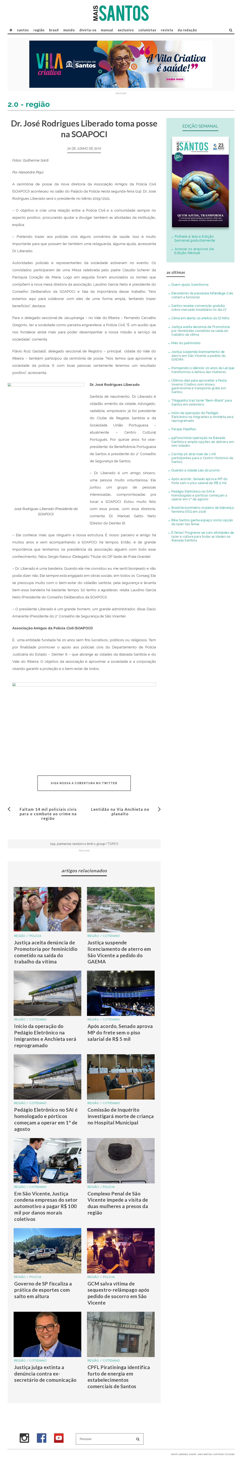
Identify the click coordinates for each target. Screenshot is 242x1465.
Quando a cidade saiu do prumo (195, 470)
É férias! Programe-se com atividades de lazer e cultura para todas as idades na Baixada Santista (202, 536)
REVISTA (167, 30)
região (39, 30)
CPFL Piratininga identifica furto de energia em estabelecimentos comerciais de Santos (119, 1376)
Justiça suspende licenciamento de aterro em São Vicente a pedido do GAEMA (119, 952)
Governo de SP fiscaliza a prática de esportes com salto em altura (43, 1290)
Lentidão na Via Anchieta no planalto (120, 811)
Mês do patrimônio (186, 343)
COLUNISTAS (147, 30)
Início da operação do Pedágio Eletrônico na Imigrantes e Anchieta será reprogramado (45, 1035)
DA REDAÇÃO (187, 30)
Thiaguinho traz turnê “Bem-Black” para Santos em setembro (201, 402)
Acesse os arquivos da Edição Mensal (194, 251)
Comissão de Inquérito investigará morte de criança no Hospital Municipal (121, 1116)
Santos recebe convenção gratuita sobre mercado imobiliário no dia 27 (198, 307)
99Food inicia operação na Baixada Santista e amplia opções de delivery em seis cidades (202, 441)
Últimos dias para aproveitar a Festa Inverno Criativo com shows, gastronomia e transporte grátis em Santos (198, 386)
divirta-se (87, 30)
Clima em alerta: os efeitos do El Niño (200, 318)
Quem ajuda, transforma (189, 284)
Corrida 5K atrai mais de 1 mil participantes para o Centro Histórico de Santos (202, 458)
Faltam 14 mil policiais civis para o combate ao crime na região (48, 814)
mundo (69, 30)
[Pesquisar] (230, 30)
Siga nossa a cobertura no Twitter (84, 783)
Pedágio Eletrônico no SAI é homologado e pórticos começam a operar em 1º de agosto (46, 1119)
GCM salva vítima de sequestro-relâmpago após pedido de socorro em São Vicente (118, 1293)
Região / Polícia (27, 936)
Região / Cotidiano (104, 936)
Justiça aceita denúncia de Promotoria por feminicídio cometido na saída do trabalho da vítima (45, 952)
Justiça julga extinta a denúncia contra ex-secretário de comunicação (45, 1373)
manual (107, 30)
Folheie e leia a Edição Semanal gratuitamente (194, 238)
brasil (54, 30)
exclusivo (126, 30)
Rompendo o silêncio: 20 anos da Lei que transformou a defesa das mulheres (202, 370)
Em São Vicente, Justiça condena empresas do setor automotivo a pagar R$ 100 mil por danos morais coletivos (46, 1206)
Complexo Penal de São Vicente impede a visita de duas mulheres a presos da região (118, 1203)
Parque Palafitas (183, 429)
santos (23, 30)
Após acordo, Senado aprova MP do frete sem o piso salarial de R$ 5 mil (120, 1032)
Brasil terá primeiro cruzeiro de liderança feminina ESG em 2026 (202, 509)
